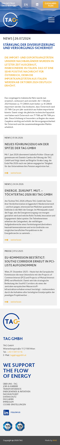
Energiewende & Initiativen (16, 391)
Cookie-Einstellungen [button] (14, 404)
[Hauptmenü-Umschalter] (51, 19)
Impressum (8, 402)
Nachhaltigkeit (10, 394)
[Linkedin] (37, 4)
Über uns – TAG (10, 384)
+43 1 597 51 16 (14, 351)
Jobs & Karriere (10, 386)
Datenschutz (9, 397)
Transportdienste (12, 389)
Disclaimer (8, 399)
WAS (55, 440)
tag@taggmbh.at (18, 355)
